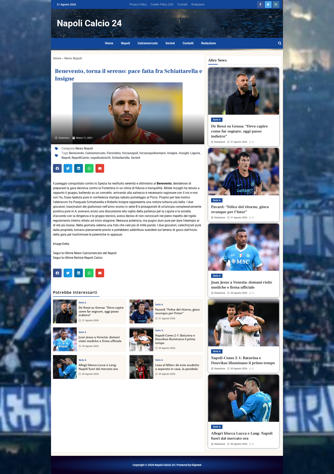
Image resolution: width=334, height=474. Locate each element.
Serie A (82, 302)
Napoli (125, 43)
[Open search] (279, 43)
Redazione (197, 4)
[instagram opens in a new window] (276, 4)
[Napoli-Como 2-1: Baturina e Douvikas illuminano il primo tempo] (141, 339)
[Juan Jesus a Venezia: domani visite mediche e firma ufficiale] (65, 339)
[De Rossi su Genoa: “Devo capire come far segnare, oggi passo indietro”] (65, 311)
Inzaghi (184, 153)
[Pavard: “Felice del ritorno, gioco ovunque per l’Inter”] (141, 311)
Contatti (182, 4)
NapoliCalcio (80, 158)
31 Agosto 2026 (90, 320)
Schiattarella (121, 158)
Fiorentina (114, 153)
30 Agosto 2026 (90, 346)
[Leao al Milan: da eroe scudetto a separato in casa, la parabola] (141, 367)
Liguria (195, 153)
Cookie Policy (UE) (162, 4)
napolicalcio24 (100, 158)
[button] (57, 168)
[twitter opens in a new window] (268, 4)
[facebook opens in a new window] (260, 4)
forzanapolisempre (152, 153)
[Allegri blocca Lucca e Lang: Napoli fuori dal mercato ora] (65, 367)
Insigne (172, 153)
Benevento (76, 153)
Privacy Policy (138, 4)
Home (109, 43)
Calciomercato (148, 43)
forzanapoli (130, 153)
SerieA (170, 43)
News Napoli (73, 58)
